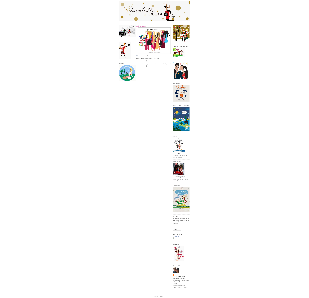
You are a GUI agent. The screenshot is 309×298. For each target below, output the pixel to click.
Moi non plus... (141, 26)
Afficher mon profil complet (180, 287)
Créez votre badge (176, 239)
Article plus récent (140, 64)
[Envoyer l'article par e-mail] (158, 58)
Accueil (154, 64)
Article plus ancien (167, 64)
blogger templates (150, 296)
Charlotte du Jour (176, 236)
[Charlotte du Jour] (173, 238)
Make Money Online (158, 296)
